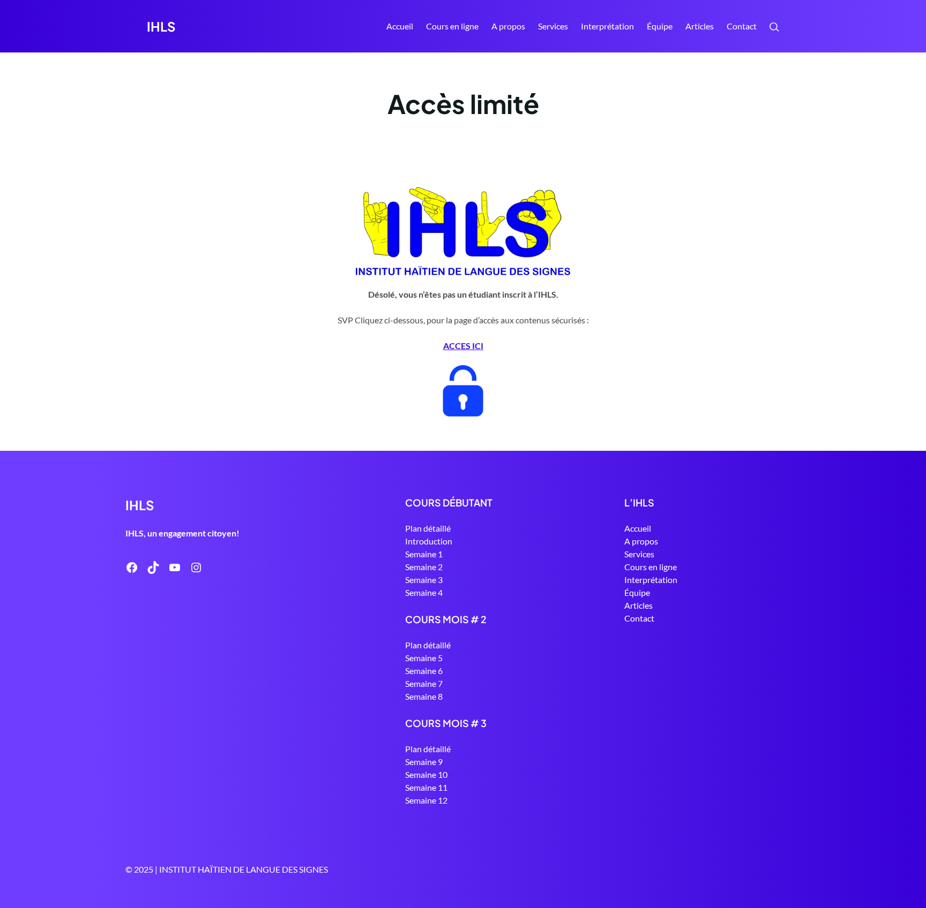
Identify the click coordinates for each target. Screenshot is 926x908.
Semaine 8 (424, 696)
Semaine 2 (424, 567)
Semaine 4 (424, 592)
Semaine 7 (424, 683)
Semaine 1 (424, 554)
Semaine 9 (424, 761)
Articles (638, 605)
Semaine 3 (424, 579)
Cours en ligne (650, 567)
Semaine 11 (426, 787)
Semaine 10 (426, 774)
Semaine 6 (424, 670)
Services (639, 554)
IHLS (161, 26)
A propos (641, 541)
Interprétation (650, 579)
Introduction (428, 541)
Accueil (399, 26)
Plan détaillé (428, 528)
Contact (639, 618)
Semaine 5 (424, 658)
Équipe (637, 592)
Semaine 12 (426, 800)
